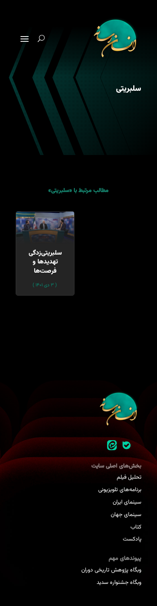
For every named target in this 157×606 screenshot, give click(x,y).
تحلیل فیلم (129, 477)
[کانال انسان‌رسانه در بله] (126, 445)
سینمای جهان (126, 514)
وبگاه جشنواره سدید (119, 582)
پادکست (132, 539)
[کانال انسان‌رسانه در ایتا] (112, 445)
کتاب (135, 527)
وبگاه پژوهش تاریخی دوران (111, 570)
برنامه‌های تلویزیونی (119, 490)
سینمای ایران (127, 502)
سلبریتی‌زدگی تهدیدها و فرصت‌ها (45, 262)
